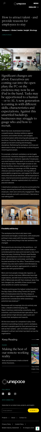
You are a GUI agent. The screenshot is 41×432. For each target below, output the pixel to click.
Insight (26, 30)
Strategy (33, 30)
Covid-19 (34, 345)
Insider (20, 30)
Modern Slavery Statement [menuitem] (10, 428)
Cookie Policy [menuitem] (19, 424)
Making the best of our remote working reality (15, 352)
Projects (4, 418)
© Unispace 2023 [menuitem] (28, 428)
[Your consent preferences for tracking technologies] (37, 428)
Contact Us (22, 418)
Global (14, 30)
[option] (15, 355)
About (13, 418)
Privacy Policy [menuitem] (6, 424)
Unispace (6, 30)
